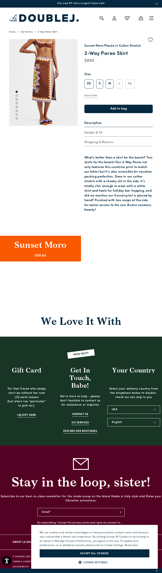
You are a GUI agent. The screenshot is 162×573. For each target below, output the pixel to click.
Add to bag (118, 108)
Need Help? (81, 354)
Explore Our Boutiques (80, 431)
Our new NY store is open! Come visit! (81, 3)
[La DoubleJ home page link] (44, 18)
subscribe (120, 512)
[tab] (118, 123)
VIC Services (80, 422)
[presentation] (93, 123)
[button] (94, 562)
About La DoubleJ (25, 542)
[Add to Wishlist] (150, 41)
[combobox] (133, 409)
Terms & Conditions (25, 562)
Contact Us (80, 414)
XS (89, 83)
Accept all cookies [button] (94, 553)
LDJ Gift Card (26, 415)
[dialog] (94, 547)
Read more (131, 545)
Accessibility (21, 567)
